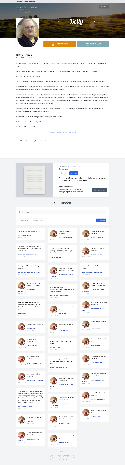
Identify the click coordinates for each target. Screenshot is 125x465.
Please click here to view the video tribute (62, 132)
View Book (64, 173)
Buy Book (74, 173)
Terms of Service (67, 457)
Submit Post (101, 220)
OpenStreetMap (64, 460)
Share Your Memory (100, 190)
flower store (49, 141)
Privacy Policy (57, 457)
